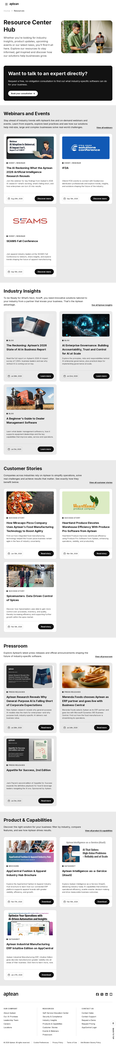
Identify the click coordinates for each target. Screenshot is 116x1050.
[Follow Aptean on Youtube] (111, 994)
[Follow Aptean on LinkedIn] (106, 994)
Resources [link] (19, 11)
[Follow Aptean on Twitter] (102, 994)
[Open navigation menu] (6, 4)
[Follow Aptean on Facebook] (97, 994)
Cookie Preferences (41, 1042)
